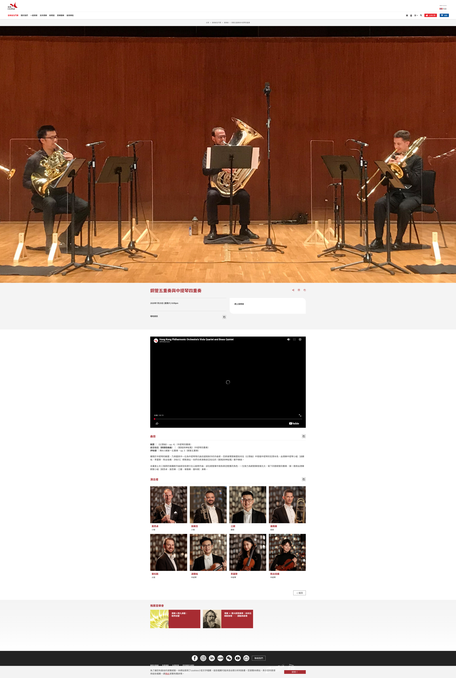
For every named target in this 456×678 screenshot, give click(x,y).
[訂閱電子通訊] (411, 15)
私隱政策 (175, 665)
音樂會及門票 (216, 22)
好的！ (295, 671)
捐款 (445, 15)
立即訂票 (432, 15)
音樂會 (226, 22)
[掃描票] (407, 15)
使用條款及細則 (188, 665)
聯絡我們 (258, 658)
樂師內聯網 (154, 665)
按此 (167, 673)
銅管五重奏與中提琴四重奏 (240, 22)
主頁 (207, 22)
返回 (300, 592)
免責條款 (165, 665)
